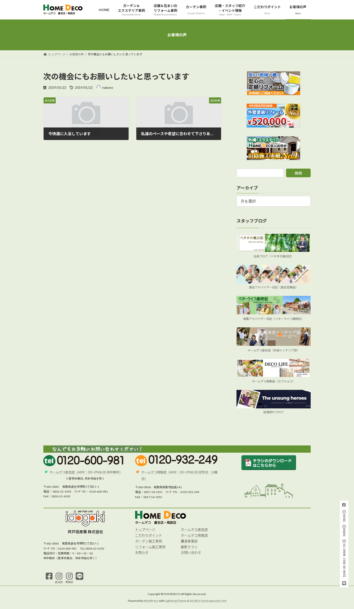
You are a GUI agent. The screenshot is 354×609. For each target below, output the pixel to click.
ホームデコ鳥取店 (194, 535)
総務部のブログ (273, 412)
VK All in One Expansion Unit (208, 601)
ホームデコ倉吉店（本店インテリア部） (274, 350)
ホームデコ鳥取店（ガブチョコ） (273, 381)
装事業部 (191, 541)
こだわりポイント (148, 535)
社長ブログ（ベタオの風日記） (273, 256)
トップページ (145, 529)
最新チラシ (189, 547)
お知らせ (142, 552)
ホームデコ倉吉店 (194, 529)
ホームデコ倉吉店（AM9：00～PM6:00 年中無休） (86, 472)
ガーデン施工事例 (148, 541)
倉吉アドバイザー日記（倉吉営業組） (273, 287)
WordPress (151, 601)
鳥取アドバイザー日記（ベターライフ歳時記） (273, 319)
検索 (298, 173)
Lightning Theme (176, 601)
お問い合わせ (191, 552)
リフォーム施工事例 (150, 547)
